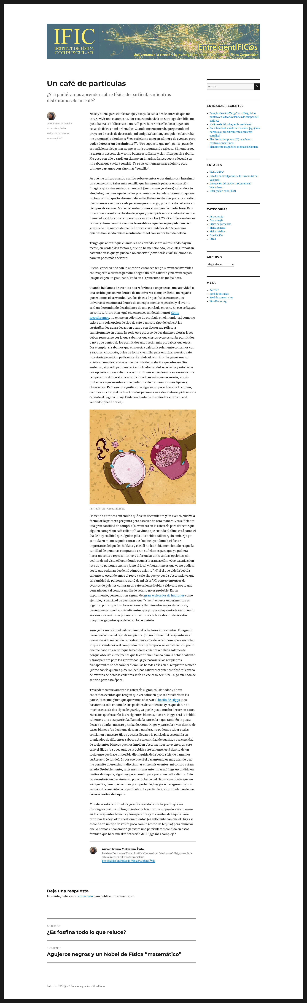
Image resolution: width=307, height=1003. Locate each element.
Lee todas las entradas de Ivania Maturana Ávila (128, 860)
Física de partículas (58, 133)
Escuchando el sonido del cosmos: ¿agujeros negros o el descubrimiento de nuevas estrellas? (235, 132)
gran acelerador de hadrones (164, 595)
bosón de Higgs (169, 700)
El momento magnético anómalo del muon (234, 146)
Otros (213, 239)
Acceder (214, 290)
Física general (217, 227)
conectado (85, 896)
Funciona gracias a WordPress (88, 986)
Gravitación (216, 235)
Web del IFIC (217, 172)
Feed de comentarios (221, 297)
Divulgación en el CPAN (223, 191)
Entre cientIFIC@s (57, 986)
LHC (59, 138)
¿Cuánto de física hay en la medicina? (230, 124)
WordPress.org (218, 301)
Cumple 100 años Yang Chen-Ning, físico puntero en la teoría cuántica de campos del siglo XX (234, 117)
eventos (51, 138)
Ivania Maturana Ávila (59, 123)
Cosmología (216, 220)
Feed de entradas (219, 293)
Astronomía (216, 216)
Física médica (217, 231)
